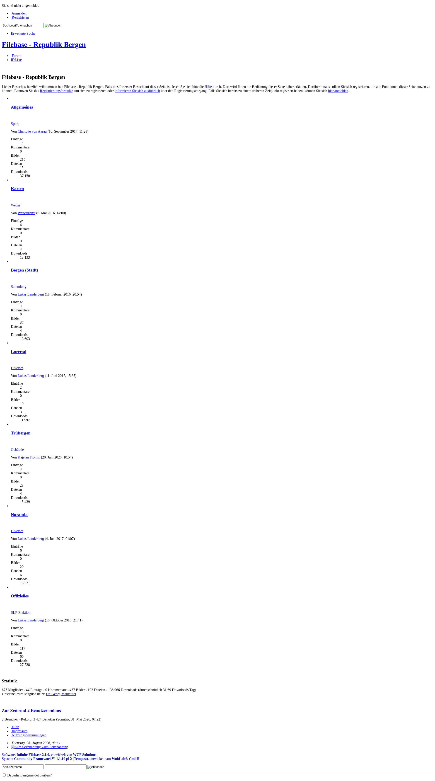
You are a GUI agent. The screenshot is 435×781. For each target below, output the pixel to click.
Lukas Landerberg (31, 294)
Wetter (15, 205)
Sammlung (18, 287)
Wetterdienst (26, 213)
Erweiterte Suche (23, 33)
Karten (17, 188)
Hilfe (208, 87)
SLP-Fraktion (20, 612)
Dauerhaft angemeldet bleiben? (29, 775)
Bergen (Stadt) (24, 270)
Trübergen (21, 433)
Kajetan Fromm (29, 457)
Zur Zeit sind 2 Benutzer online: (31, 710)
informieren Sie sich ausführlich (137, 91)
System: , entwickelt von (70, 759)
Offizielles (20, 596)
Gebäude (17, 449)
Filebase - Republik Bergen (44, 44)
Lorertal (18, 351)
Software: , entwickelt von (49, 755)
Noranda (19, 514)
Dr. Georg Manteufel (61, 694)
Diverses (17, 368)
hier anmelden (338, 91)
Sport (15, 124)
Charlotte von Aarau (32, 131)
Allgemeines (22, 107)
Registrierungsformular (56, 91)
